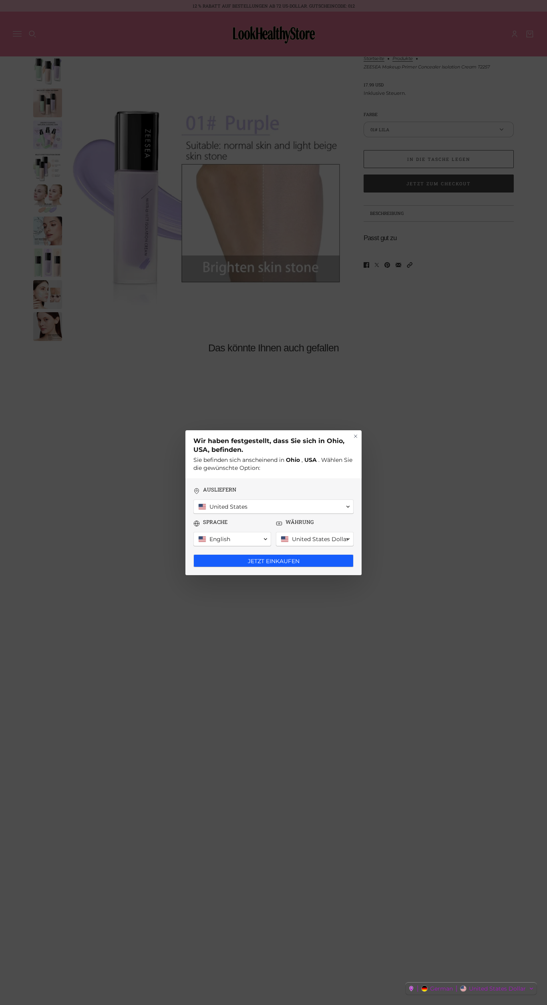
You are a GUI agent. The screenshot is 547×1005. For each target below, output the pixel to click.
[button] (471, 988)
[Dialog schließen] (355, 436)
